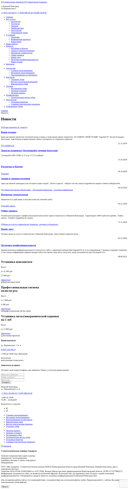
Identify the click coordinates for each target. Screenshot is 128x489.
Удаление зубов (17, 79)
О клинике (10, 35)
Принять (5, 487)
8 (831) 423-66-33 (8, 350)
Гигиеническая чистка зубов (23, 97)
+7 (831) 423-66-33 (9, 13)
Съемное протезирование (22, 71)
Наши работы (12, 44)
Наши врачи (16, 42)
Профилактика (17, 28)
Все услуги (11, 19)
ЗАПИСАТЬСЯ (39, 13)
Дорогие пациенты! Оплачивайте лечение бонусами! (29, 150)
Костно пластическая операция (24, 82)
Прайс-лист (16, 57)
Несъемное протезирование (23, 73)
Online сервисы (17, 55)
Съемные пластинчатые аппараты (25, 104)
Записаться (5, 280)
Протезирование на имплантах (24, 75)
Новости (9, 46)
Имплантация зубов (19, 84)
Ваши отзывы (17, 62)
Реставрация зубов (19, 88)
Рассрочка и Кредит (19, 48)
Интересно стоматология (21, 53)
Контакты (10, 64)
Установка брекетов (19, 102)
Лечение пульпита (19, 91)
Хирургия (15, 24)
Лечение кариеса (18, 93)
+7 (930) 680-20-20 (25, 13)
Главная (9, 17)
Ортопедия (15, 21)
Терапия (14, 26)
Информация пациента (21, 39)
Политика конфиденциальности (24, 60)
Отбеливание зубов (19, 33)
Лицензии (15, 37)
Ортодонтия (16, 30)
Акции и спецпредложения (22, 51)
